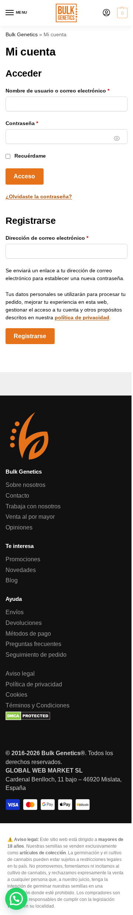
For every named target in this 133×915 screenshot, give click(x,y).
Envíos (15, 612)
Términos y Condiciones (37, 705)
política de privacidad (82, 317)
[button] (121, 13)
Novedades (21, 570)
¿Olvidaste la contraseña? (39, 196)
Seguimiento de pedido (36, 655)
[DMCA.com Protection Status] (66, 716)
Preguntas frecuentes (33, 644)
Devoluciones (24, 623)
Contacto (17, 495)
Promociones (23, 559)
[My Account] (106, 13)
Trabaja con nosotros (33, 506)
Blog (12, 580)
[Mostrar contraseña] (116, 138)
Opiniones (19, 527)
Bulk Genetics (22, 34)
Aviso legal (20, 673)
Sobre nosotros (25, 485)
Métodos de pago (28, 633)
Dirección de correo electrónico (61, 238)
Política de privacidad (34, 684)
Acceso (24, 176)
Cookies (16, 695)
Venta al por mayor (30, 517)
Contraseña (36, 123)
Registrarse (30, 336)
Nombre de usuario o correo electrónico (66, 90)
